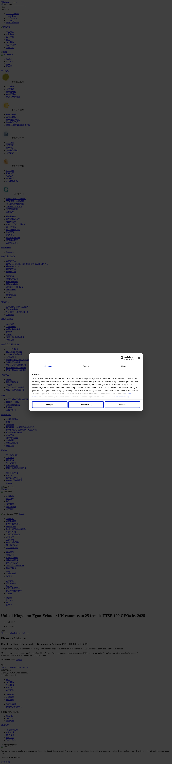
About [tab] (124, 366)
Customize (84, 405)
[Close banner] (139, 358)
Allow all (122, 405)
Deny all (49, 405)
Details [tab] (86, 366)
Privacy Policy (122, 396)
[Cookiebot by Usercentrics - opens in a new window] (122, 358)
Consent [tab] (48, 366)
